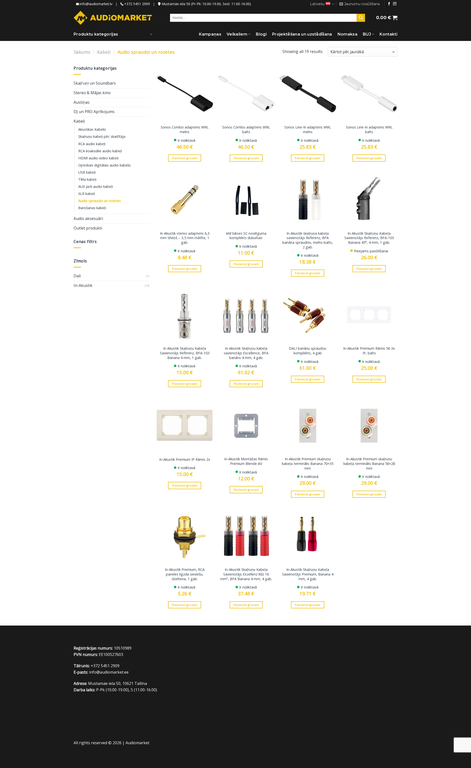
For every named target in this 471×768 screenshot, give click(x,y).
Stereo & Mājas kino (92, 92)
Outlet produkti (88, 228)
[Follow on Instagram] (394, 4)
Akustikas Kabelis (92, 129)
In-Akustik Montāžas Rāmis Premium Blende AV (246, 461)
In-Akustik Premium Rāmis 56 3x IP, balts (369, 350)
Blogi (261, 34)
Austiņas (82, 102)
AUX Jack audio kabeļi (95, 186)
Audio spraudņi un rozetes (99, 200)
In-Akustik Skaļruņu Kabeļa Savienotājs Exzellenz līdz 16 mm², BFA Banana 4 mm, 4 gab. (246, 574)
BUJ (367, 34)
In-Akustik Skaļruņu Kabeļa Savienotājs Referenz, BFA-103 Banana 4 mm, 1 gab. (184, 353)
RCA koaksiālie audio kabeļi (100, 151)
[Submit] (361, 18)
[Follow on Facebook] (389, 4)
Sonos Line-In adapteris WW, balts (369, 129)
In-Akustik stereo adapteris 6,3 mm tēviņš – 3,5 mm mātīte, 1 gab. (184, 238)
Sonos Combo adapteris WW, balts (246, 129)
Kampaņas (210, 34)
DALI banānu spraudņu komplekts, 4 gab (307, 350)
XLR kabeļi (86, 193)
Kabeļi (104, 52)
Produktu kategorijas (96, 34)
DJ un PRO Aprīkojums (94, 111)
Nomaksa (347, 34)
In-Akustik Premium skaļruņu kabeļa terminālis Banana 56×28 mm (369, 463)
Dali (77, 276)
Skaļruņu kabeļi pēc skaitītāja (101, 136)
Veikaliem (237, 34)
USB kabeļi (87, 172)
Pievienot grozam (184, 158)
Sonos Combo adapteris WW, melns (185, 129)
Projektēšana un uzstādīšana (302, 34)
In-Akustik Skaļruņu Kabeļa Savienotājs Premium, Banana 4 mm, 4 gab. (307, 574)
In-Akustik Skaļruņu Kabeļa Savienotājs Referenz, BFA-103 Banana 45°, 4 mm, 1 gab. (369, 238)
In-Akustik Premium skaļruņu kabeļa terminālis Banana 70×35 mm (307, 463)
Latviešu (317, 4)
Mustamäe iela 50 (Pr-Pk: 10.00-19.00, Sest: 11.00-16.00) (206, 3)
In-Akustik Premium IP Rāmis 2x (184, 459)
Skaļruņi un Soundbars (95, 83)
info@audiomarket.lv (96, 3)
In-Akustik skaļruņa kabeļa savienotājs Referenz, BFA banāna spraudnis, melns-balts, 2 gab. (307, 240)
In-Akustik (83, 285)
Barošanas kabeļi (92, 207)
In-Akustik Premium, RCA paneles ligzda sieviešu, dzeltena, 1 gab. (185, 574)
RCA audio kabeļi (91, 143)
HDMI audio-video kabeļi (98, 158)
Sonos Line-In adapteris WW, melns (307, 129)
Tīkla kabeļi (87, 179)
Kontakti (388, 34)
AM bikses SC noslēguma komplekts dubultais (246, 235)
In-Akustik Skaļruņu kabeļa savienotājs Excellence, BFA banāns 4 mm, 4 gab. (246, 353)
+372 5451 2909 (137, 3)
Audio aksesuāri (88, 218)
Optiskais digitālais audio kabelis (104, 165)
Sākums (82, 52)
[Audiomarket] (113, 18)
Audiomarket (137, 742)
